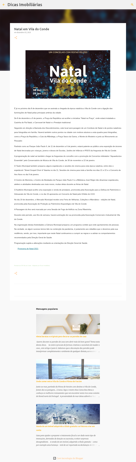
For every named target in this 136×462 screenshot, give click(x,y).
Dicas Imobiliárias (24, 4)
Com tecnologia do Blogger (69, 458)
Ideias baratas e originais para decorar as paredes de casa (61, 336)
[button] (15, 38)
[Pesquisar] (45, 4)
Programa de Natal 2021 (28, 249)
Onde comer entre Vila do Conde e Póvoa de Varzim (59, 381)
